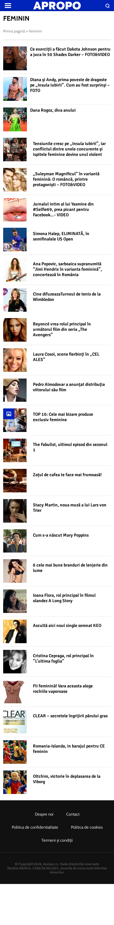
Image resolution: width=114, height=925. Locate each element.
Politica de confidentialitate (35, 827)
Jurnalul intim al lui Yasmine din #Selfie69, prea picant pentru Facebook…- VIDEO (63, 209)
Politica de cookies (87, 827)
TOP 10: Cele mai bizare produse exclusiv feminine (63, 417)
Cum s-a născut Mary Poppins (61, 535)
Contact (72, 814)
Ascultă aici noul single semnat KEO (67, 625)
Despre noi (44, 814)
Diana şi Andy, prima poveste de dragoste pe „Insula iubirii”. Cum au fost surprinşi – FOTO (70, 85)
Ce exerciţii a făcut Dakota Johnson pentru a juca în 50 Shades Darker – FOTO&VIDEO (70, 51)
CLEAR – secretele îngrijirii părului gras (70, 716)
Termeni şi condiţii (57, 840)
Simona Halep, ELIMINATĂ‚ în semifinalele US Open (61, 236)
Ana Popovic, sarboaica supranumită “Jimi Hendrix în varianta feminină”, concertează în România (67, 269)
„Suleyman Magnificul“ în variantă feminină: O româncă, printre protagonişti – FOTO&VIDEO (66, 179)
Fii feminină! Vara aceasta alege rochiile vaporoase (63, 688)
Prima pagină (14, 31)
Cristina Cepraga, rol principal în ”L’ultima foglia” (63, 658)
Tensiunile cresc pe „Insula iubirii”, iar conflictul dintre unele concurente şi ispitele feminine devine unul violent (69, 149)
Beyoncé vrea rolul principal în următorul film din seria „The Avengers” (62, 329)
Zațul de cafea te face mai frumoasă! (67, 474)
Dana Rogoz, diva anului (53, 110)
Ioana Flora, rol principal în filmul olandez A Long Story (64, 598)
